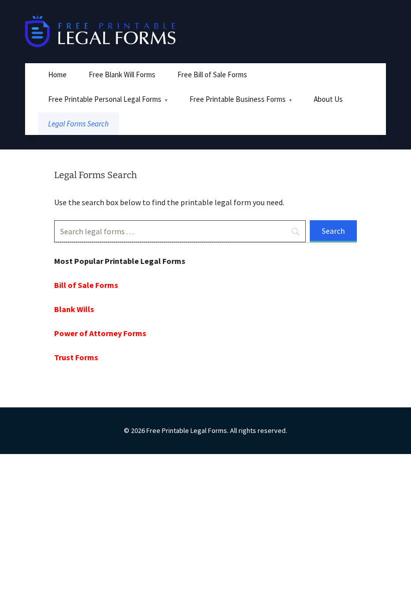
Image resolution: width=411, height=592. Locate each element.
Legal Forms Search (78, 123)
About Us (328, 99)
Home (57, 74)
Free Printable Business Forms (237, 99)
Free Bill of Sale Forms (212, 74)
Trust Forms (76, 357)
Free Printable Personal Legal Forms (104, 99)
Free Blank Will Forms (122, 74)
